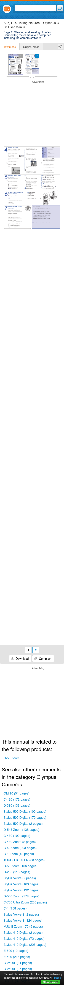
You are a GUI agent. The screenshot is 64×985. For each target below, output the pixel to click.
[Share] (60, 46)
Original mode (31, 47)
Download (22, 658)
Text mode (10, 47)
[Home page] (7, 9)
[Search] (60, 8)
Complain (44, 658)
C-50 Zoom (12, 758)
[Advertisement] (32, 112)
